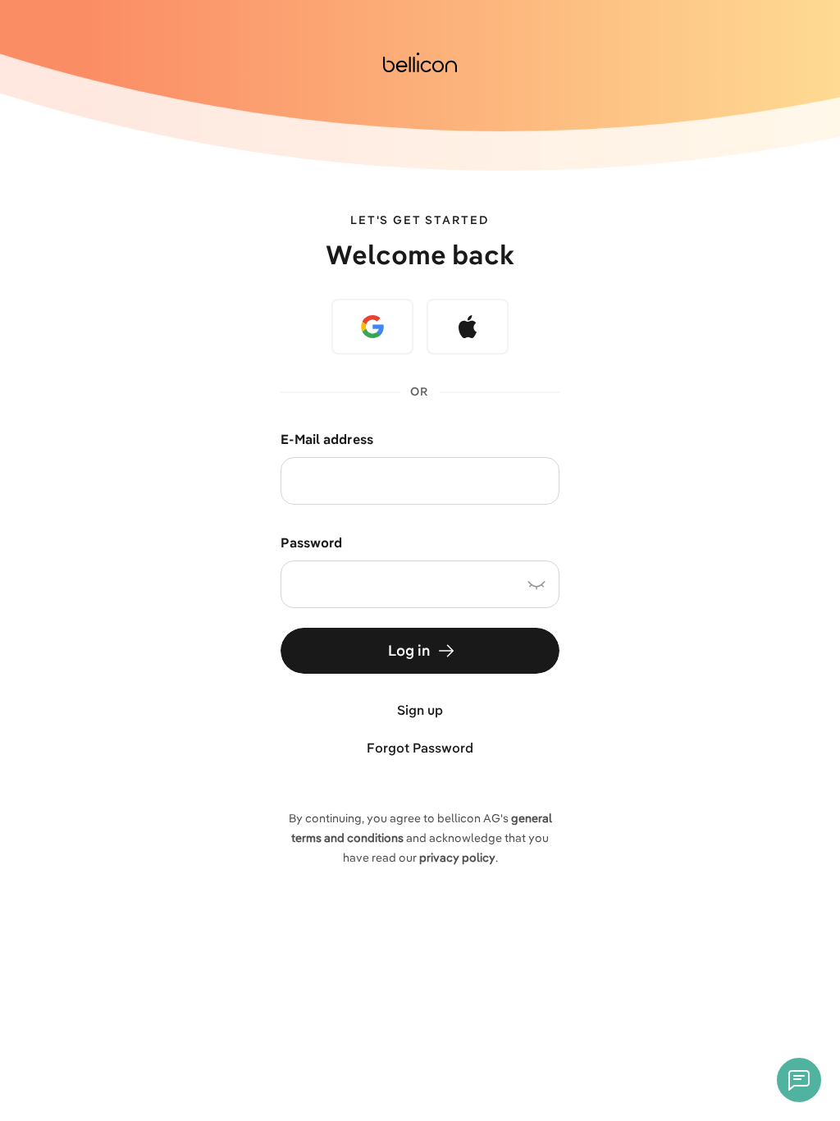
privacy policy (457, 857)
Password (311, 542)
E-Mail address (327, 439)
